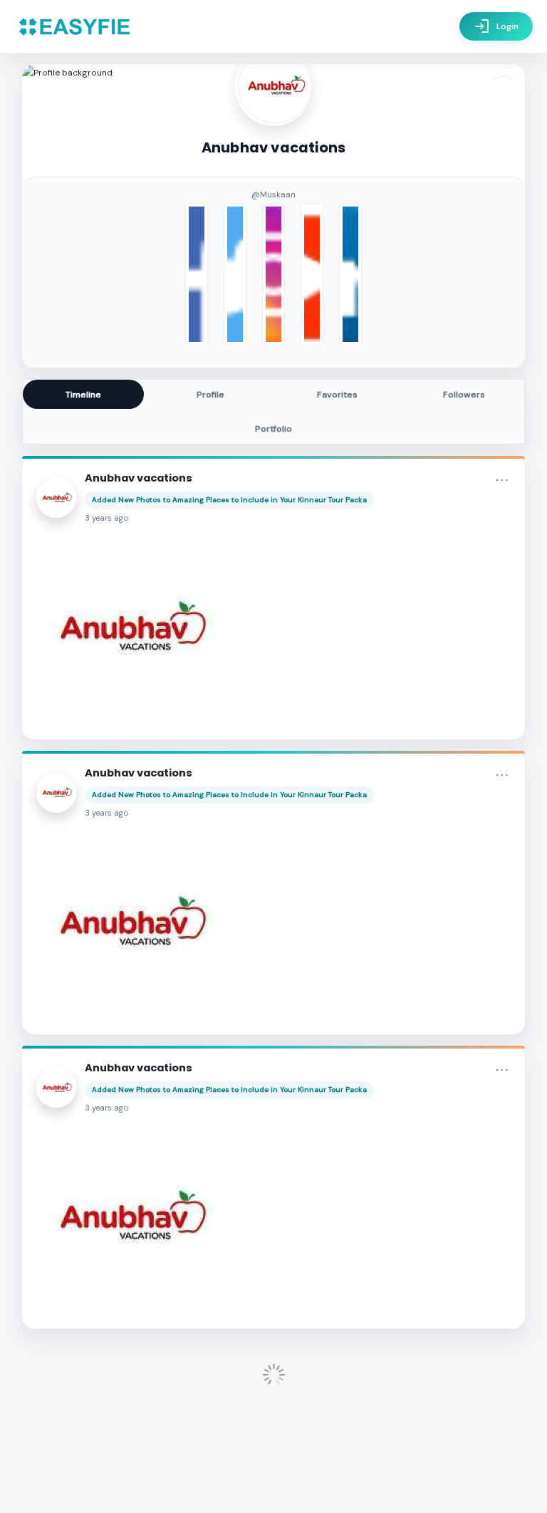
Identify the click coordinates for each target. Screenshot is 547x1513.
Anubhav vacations (138, 478)
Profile (210, 394)
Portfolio (273, 429)
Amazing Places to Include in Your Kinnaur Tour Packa (269, 499)
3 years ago (107, 518)
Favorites (337, 394)
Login (496, 26)
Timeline (83, 394)
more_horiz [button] (502, 480)
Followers (464, 394)
